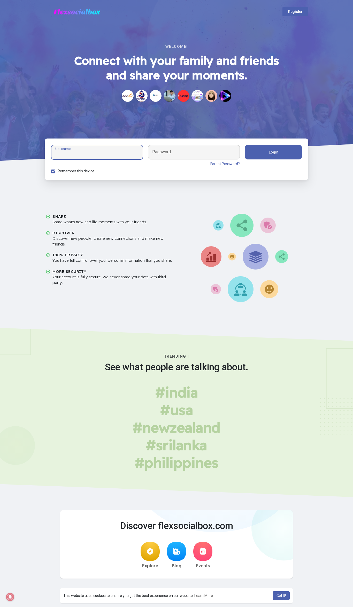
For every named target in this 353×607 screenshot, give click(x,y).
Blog (176, 565)
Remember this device (76, 171)
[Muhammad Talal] (169, 96)
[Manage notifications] (10, 597)
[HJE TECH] (156, 96)
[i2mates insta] (197, 96)
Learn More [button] (203, 596)
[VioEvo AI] (225, 96)
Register (295, 12)
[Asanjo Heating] (183, 96)
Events (203, 565)
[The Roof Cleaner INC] (142, 96)
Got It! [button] (281, 596)
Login (273, 152)
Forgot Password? (225, 164)
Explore (150, 565)
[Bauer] (211, 96)
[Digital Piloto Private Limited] (128, 96)
